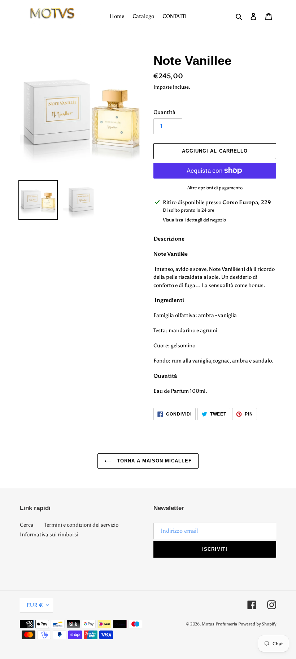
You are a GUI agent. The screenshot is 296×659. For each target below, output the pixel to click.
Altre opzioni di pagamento (215, 187)
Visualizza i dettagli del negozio (194, 220)
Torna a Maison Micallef (153, 461)
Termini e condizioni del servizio (81, 525)
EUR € (35, 605)
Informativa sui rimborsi (49, 534)
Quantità (164, 112)
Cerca (27, 525)
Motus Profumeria (219, 624)
